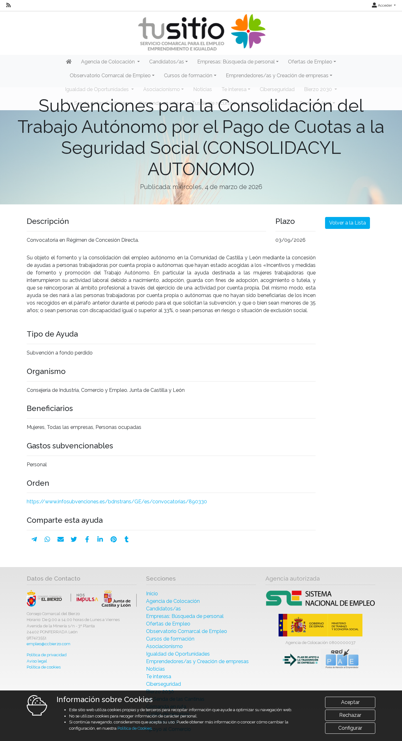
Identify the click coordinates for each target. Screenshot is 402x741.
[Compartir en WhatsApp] (47, 539)
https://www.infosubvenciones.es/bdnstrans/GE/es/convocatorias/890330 (117, 502)
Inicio (152, 594)
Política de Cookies (134, 728)
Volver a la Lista (347, 223)
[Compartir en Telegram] (34, 539)
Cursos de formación (170, 639)
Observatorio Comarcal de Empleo (186, 631)
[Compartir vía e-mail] (60, 539)
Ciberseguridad (163, 684)
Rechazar (350, 715)
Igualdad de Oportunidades (178, 654)
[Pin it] (114, 539)
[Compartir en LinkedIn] (100, 539)
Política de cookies (44, 667)
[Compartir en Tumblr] (127, 539)
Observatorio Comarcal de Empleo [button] (110, 75)
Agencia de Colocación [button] (108, 62)
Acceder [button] (385, 5)
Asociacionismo (164, 646)
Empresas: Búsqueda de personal (185, 616)
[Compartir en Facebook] (87, 539)
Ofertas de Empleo (168, 624)
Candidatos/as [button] (166, 62)
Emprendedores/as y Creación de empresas (197, 661)
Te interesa (158, 676)
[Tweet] (74, 539)
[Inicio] (201, 32)
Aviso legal (37, 661)
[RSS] (8, 5)
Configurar (350, 728)
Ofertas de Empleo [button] (310, 62)
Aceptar (350, 702)
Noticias (155, 669)
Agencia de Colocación (173, 601)
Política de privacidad (47, 654)
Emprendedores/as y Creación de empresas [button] (277, 75)
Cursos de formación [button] (188, 75)
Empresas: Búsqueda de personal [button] (236, 62)
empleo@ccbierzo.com (48, 643)
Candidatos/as (163, 609)
